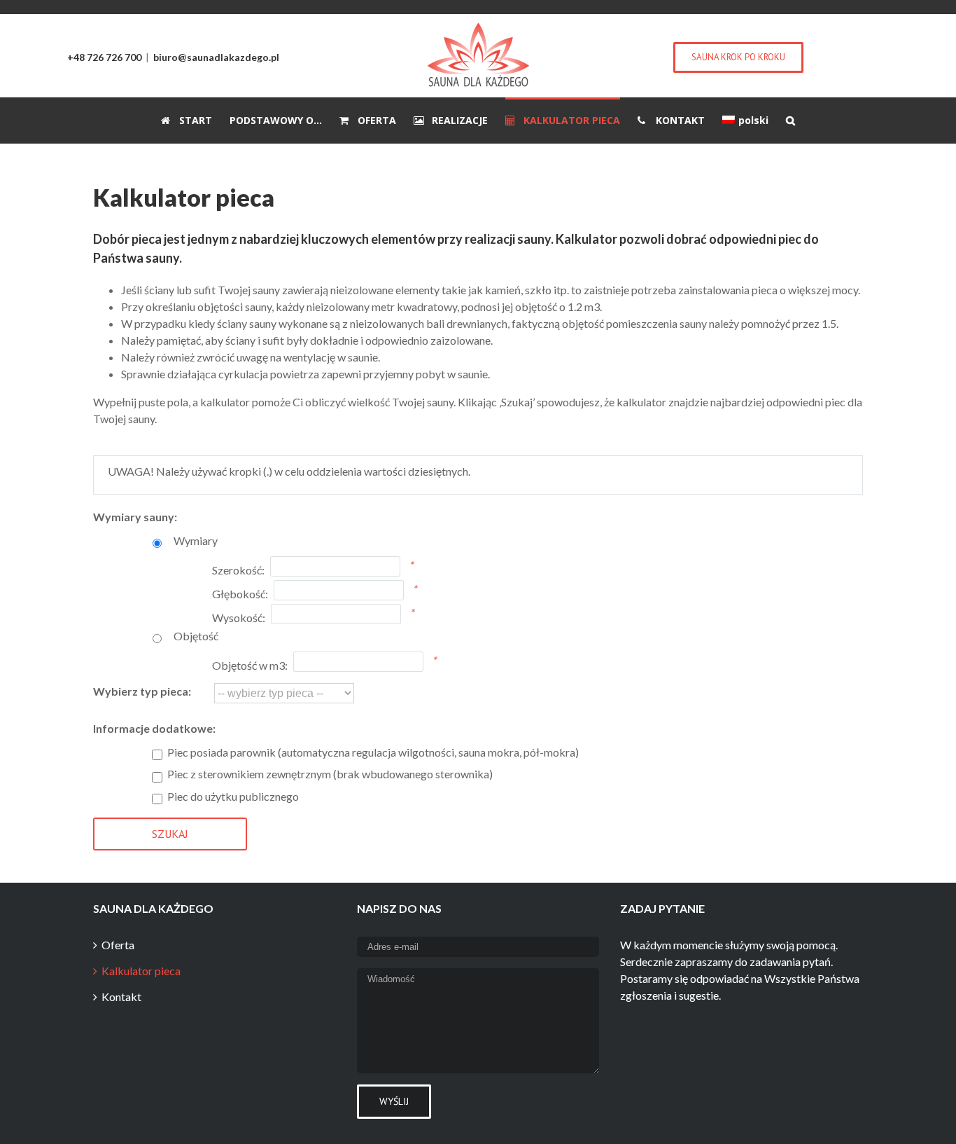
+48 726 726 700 (104, 57)
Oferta (117, 944)
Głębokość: (240, 593)
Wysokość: (238, 617)
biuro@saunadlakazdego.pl (216, 57)
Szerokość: (238, 570)
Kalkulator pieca (141, 970)
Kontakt (121, 996)
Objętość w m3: (250, 665)
